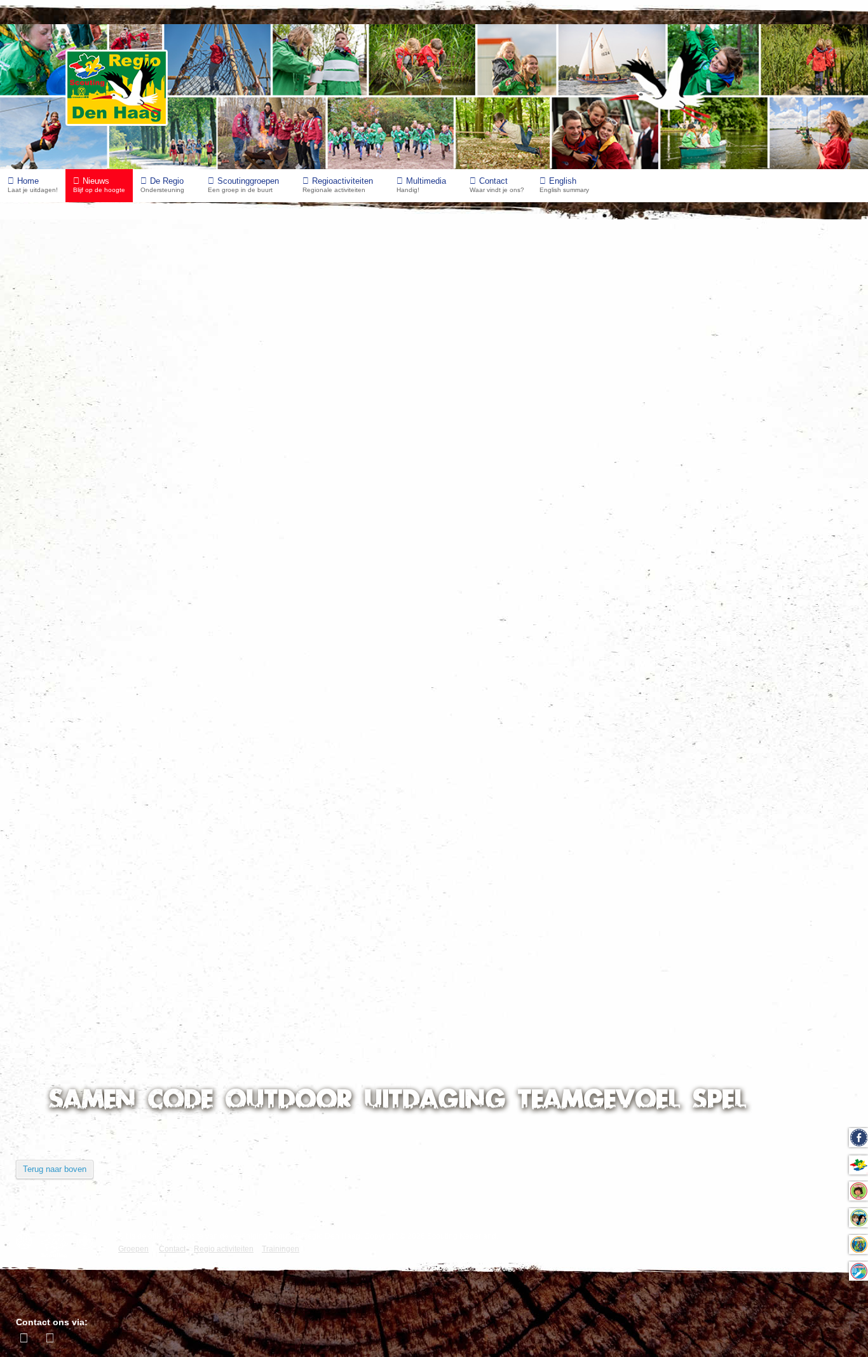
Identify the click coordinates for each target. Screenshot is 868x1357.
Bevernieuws (64, 839)
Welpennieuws (67, 865)
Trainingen (81, 267)
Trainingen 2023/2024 (80, 242)
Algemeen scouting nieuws (95, 734)
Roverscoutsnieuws (79, 943)
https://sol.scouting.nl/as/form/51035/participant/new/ (166, 629)
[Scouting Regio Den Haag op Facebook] (25, 1338)
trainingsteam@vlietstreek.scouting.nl (479, 327)
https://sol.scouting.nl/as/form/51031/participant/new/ (166, 515)
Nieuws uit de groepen (85, 708)
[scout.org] (88, 1241)
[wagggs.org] (27, 1241)
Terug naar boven (54, 1169)
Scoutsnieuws (66, 891)
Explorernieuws (70, 917)
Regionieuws (64, 787)
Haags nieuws (66, 760)
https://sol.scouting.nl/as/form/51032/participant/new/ (166, 572)
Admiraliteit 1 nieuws (81, 969)
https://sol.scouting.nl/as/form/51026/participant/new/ (166, 432)
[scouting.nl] (57, 1245)
